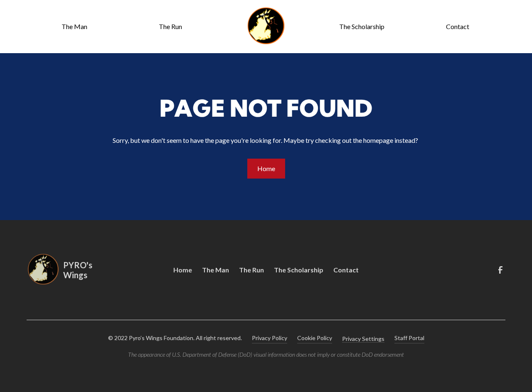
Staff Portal (409, 337)
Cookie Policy (314, 337)
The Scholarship (361, 26)
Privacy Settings (363, 338)
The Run (170, 26)
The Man (74, 26)
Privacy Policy (269, 337)
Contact (457, 26)
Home (266, 168)
